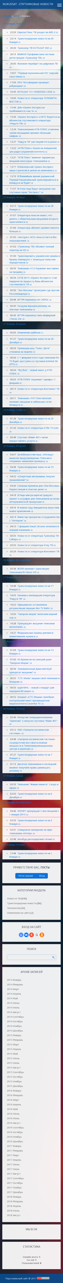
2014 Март (13, 989)
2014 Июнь (13, 1002)
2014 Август (14, 1012)
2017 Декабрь (15, 1192)
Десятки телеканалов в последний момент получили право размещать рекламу (32, 767)
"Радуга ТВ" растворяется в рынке (37, 141)
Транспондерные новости (22, 903)
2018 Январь (14, 1196)
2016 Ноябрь (14, 1136)
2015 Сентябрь (15, 1072)
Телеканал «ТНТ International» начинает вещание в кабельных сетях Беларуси (30, 401)
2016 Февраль (15, 1095)
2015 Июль (13, 1062)
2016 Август (14, 1122)
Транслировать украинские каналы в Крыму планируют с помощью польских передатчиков (34, 259)
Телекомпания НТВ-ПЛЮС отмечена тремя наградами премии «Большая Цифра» (34, 132)
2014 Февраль (15, 984)
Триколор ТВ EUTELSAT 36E (33, 47)
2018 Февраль (15, 1201)
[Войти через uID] (21, 935)
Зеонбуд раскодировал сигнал (34, 839)
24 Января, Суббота (14, 409)
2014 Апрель (14, 993)
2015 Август (14, 1067)
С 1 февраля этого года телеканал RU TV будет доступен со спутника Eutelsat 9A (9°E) (34, 361)
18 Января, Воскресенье (17, 560)
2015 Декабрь (15, 1085)
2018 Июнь (13, 1210)
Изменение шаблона (28, 332)
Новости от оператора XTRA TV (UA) (37, 427)
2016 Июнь (13, 1113)
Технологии (13, 907)
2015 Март (13, 1044)
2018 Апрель (14, 1205)
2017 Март (13, 1155)
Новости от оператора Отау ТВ (35, 545)
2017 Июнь (13, 1164)
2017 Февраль (15, 1150)
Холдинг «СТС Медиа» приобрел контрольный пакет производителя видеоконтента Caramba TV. (31, 700)
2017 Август (14, 1173)
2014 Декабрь (15, 1030)
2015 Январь (14, 1035)
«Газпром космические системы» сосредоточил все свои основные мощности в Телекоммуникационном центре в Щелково (32, 743)
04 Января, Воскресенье (17, 802)
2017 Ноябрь (14, 1187)
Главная (6, 15)
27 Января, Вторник (14, 323)
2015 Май (12, 1053)
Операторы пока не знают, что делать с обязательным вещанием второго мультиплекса (33, 218)
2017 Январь (14, 1145)
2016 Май (12, 1109)
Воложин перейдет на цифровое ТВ (37, 63)
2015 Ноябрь (14, 1081)
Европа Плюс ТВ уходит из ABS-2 (36, 32)
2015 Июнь (13, 1058)
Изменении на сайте (18, 912)
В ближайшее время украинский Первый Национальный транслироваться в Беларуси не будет (33, 179)
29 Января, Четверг (14, 197)
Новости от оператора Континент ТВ (38, 388)
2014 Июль (13, 1007)
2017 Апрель (14, 1159)
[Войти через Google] (36, 935)
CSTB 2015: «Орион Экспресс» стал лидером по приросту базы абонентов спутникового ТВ (33, 281)
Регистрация (26, 875)
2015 (16, 15)
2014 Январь (14, 979)
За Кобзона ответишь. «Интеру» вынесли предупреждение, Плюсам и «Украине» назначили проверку (31, 458)
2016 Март (13, 1099)
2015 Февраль (15, 1039)
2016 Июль (13, 1118)
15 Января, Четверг (14, 641)
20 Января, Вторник (14, 445)
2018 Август (14, 1215)
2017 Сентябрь (15, 1178)
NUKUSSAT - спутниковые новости (28, 4)
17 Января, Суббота (14, 577)
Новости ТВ (13, 898)
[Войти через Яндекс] (31, 935)
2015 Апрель (14, 1049)
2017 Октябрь (15, 1182)
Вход (42, 875)
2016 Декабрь (15, 1141)
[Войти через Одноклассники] (42, 935)
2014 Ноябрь (14, 1025)
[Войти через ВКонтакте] (26, 935)
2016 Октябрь (15, 1132)
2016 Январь (14, 1090)
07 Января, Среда (13, 775)
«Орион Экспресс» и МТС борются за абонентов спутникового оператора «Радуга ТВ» (34, 120)
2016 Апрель (14, 1104)
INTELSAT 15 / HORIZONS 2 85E (34, 91)
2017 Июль (13, 1169)
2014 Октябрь (15, 1021)
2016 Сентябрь (15, 1127)
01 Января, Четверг (14, 844)
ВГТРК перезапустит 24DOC (33, 299)
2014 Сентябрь (15, 1016)
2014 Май (12, 998)
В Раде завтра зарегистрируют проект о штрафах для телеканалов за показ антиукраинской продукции (34, 498)
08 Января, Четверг (14, 708)
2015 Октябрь (15, 1076)
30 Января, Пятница (14, 23)
